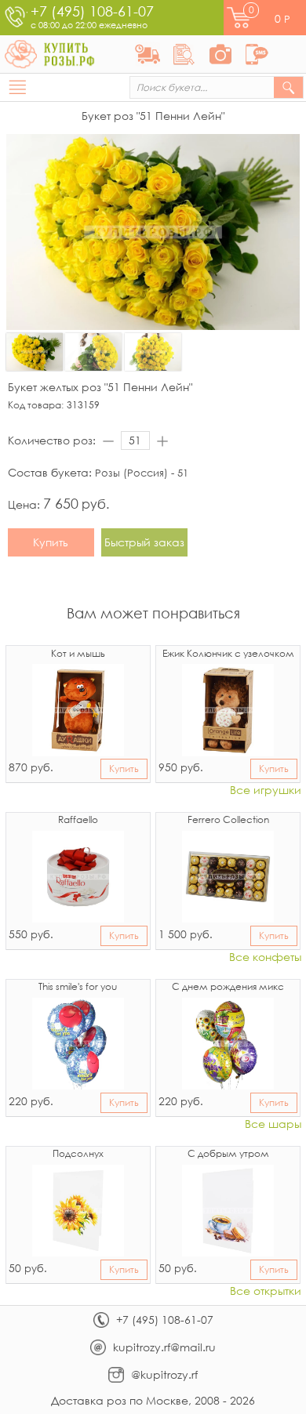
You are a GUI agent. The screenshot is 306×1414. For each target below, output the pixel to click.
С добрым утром (228, 1154)
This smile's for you (77, 987)
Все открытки (265, 1291)
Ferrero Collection (228, 820)
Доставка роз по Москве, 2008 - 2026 (153, 1400)
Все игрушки (265, 790)
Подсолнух (78, 1154)
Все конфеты (265, 957)
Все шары (273, 1124)
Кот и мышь (78, 654)
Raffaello (78, 820)
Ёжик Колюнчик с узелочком (228, 654)
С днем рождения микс (228, 987)
